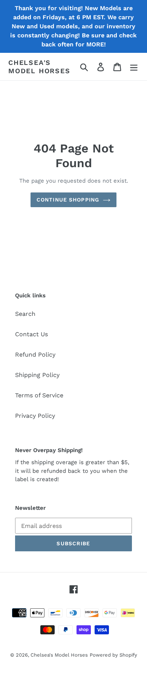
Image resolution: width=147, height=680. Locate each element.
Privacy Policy (35, 415)
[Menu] (134, 66)
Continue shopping (68, 200)
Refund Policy (35, 354)
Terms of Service (39, 395)
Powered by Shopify (113, 655)
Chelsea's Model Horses (39, 66)
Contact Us (31, 334)
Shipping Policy (37, 374)
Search (25, 313)
